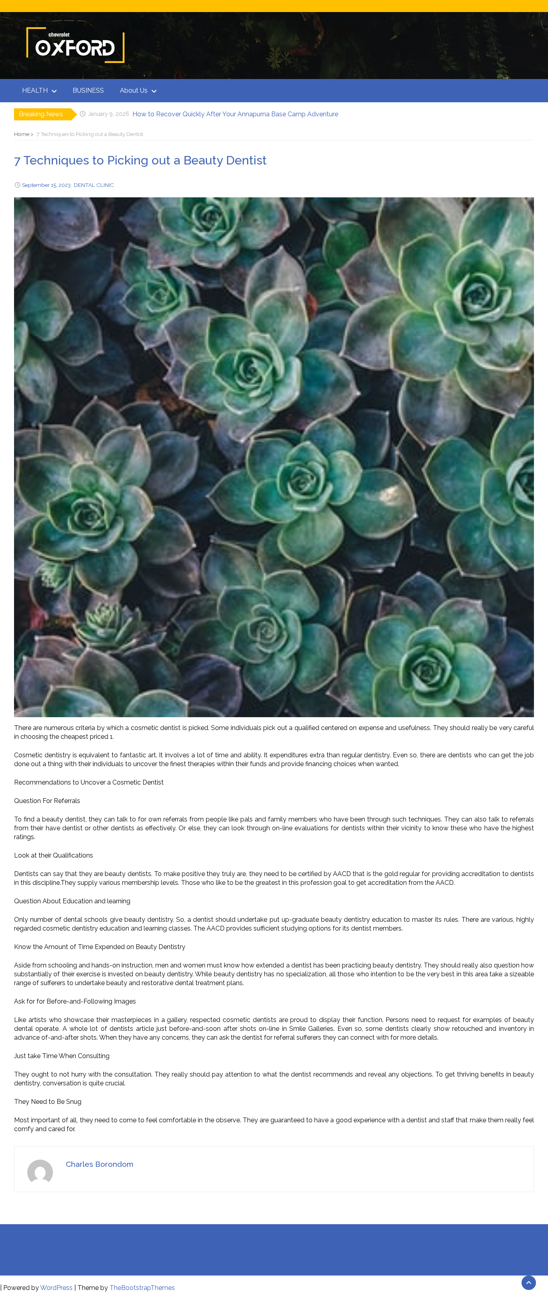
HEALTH (35, 90)
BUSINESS (88, 90)
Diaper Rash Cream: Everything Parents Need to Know (213, 114)
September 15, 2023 (46, 185)
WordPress (56, 1288)
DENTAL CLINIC (94, 185)
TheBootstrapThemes (142, 1288)
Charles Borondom (100, 1164)
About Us (134, 90)
